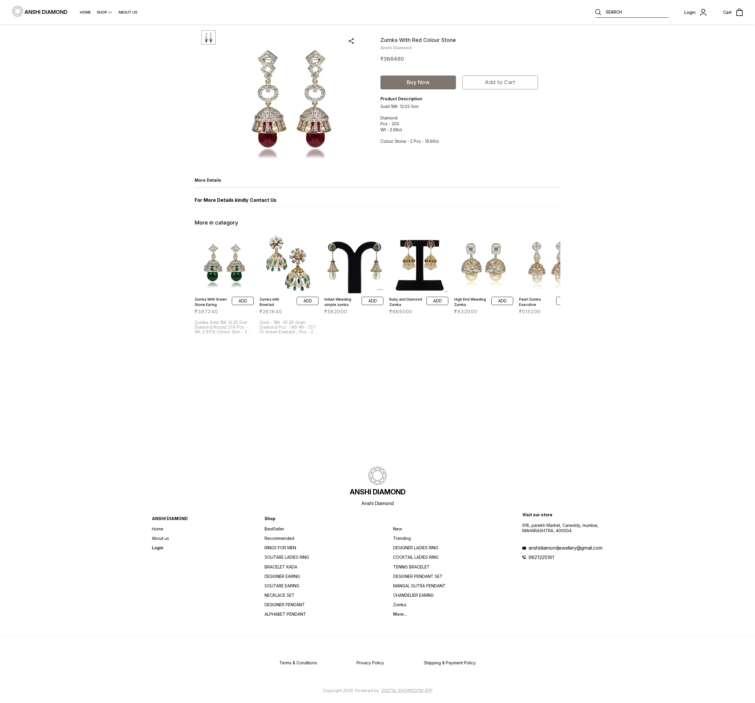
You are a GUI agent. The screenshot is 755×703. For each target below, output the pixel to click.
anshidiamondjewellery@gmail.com (565, 547)
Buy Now (418, 82)
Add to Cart (500, 82)
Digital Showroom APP (407, 690)
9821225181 (541, 557)
